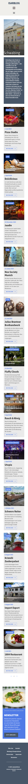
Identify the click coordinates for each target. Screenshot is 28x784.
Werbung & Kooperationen (14, 751)
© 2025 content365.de (14, 767)
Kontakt (17, 748)
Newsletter (14, 757)
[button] (14, 8)
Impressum (19, 754)
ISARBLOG (14, 3)
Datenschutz (9, 754)
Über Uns (10, 748)
